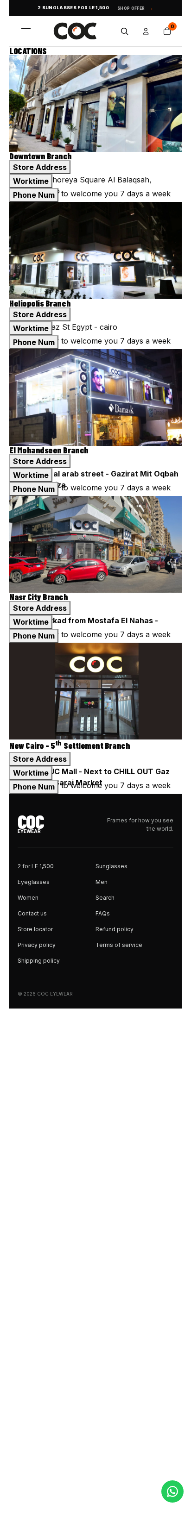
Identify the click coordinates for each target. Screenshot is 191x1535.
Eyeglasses (34, 881)
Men (102, 881)
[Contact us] (172, 1491)
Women (28, 897)
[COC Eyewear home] (75, 31)
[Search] (124, 31)
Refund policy (115, 929)
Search (105, 897)
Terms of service (119, 944)
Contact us (32, 913)
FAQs (103, 913)
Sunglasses (111, 866)
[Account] (145, 31)
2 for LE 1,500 (36, 866)
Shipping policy (39, 960)
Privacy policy (37, 944)
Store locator (35, 929)
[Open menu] (26, 31)
